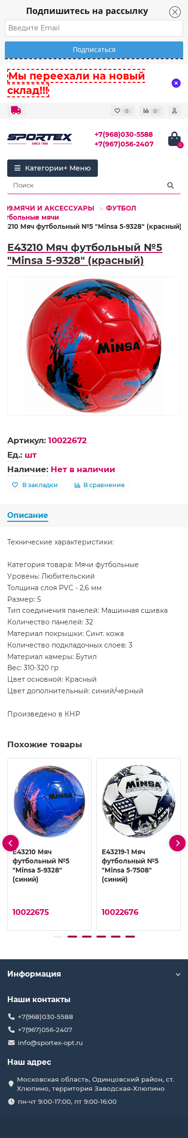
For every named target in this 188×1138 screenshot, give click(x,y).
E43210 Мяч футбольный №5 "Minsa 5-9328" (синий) (41, 865)
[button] (58, 937)
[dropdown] (16, 111)
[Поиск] (170, 185)
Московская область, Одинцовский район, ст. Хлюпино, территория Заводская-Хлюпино (95, 1083)
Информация (34, 974)
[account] (174, 111)
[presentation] (10, 843)
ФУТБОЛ (121, 208)
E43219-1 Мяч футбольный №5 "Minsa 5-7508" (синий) (130, 865)
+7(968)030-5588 (123, 134)
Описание (27, 515)
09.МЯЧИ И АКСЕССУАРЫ (49, 208)
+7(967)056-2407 (124, 144)
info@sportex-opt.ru (50, 1042)
